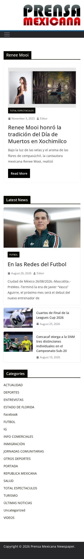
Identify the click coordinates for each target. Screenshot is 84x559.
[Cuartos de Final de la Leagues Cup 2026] (18, 318)
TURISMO (11, 495)
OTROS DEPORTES (17, 458)
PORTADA (11, 466)
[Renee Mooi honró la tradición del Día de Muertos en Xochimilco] (42, 88)
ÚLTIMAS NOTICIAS (18, 503)
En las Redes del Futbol (37, 264)
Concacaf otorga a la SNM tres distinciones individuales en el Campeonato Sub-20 (55, 344)
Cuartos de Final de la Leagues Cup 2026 (52, 315)
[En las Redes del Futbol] (42, 227)
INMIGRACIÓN (14, 444)
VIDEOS (9, 517)
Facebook (10, 414)
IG (5, 429)
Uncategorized (14, 510)
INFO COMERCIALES (18, 436)
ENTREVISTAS (14, 400)
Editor (43, 118)
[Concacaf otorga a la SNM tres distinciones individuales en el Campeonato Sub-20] (18, 347)
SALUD (8, 481)
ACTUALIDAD (13, 385)
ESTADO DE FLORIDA (19, 407)
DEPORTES (11, 392)
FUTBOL (13, 254)
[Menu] (7, 34)
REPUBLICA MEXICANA (20, 473)
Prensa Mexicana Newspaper (52, 546)
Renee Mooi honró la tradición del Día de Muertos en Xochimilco (37, 134)
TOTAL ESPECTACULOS (22, 110)
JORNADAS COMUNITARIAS (24, 451)
